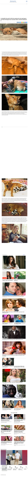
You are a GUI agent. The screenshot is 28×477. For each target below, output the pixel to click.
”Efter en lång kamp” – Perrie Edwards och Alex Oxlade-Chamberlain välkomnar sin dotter (19, 420)
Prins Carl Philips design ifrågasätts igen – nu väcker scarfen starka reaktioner (6, 431)
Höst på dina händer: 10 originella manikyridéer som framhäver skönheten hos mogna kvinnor (19, 431)
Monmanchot (13, 1)
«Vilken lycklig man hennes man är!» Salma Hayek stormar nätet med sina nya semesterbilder (6, 442)
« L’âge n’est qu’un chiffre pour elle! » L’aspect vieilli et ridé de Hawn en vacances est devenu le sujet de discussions (19, 442)
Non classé (10, 22)
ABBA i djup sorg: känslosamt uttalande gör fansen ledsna (5, 420)
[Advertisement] (14, 11)
